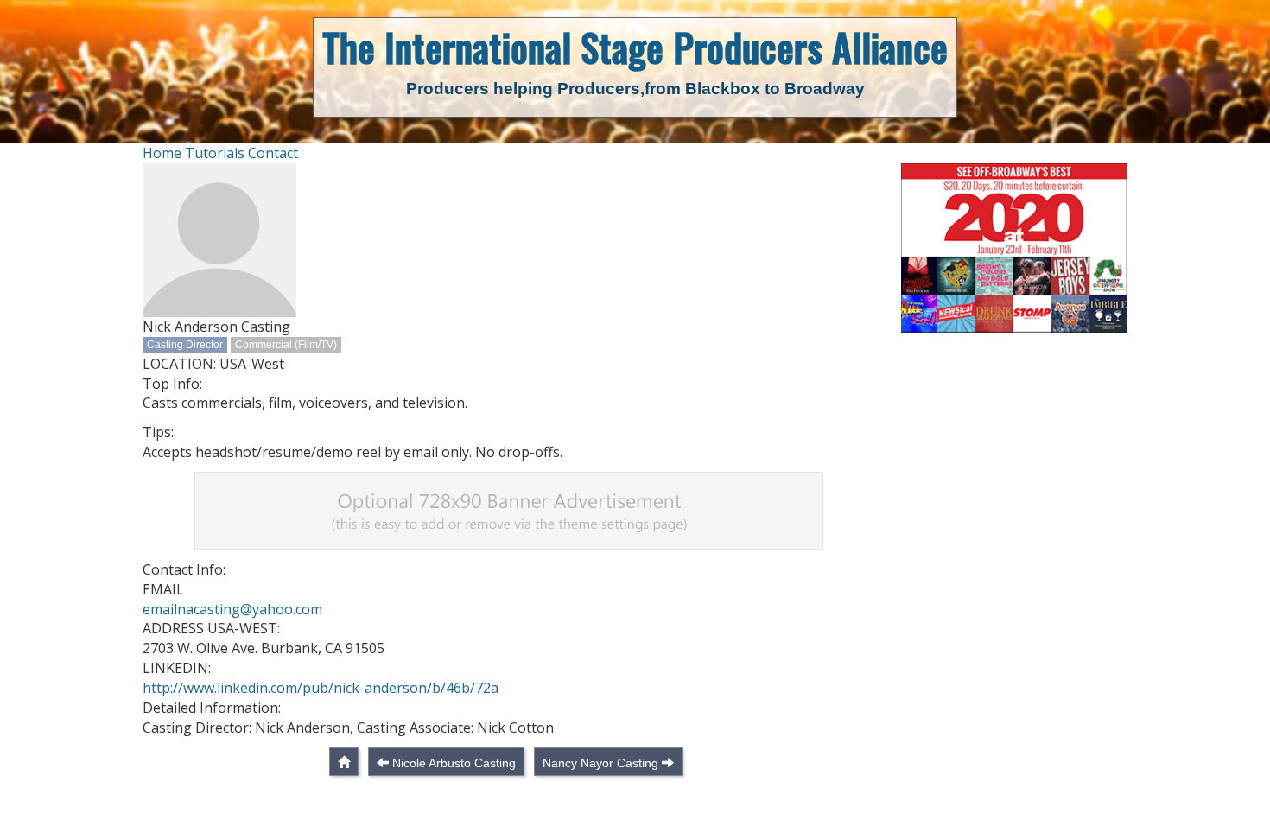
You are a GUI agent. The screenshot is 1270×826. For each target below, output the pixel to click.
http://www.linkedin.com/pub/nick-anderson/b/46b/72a (320, 687)
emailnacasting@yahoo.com (232, 609)
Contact (273, 152)
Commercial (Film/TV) (286, 345)
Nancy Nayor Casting (600, 763)
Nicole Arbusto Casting (454, 763)
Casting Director (185, 345)
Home (162, 152)
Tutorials (214, 152)
